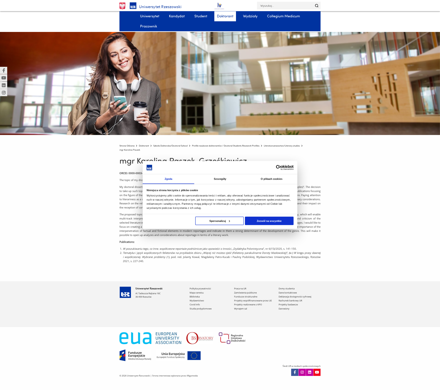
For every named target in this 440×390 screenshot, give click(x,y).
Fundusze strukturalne (245, 296)
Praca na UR (240, 288)
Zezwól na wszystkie (269, 220)
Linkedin (309, 372)
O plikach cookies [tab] (271, 178)
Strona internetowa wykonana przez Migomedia (175, 375)
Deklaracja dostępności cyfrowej (295, 296)
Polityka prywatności (200, 288)
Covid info (195, 304)
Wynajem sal (240, 308)
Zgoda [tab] (168, 178)
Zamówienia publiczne (245, 292)
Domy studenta (287, 288)
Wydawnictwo (197, 300)
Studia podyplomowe (201, 308)
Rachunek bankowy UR (290, 300)
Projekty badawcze (288, 304)
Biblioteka (195, 296)
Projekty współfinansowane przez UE (253, 300)
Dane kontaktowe (288, 292)
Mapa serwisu (197, 292)
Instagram (302, 372)
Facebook (294, 372)
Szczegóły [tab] (220, 178)
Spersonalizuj (217, 220)
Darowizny (284, 308)
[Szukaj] (317, 5)
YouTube (317, 372)
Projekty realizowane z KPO (248, 304)
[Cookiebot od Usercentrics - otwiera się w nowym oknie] (278, 167)
